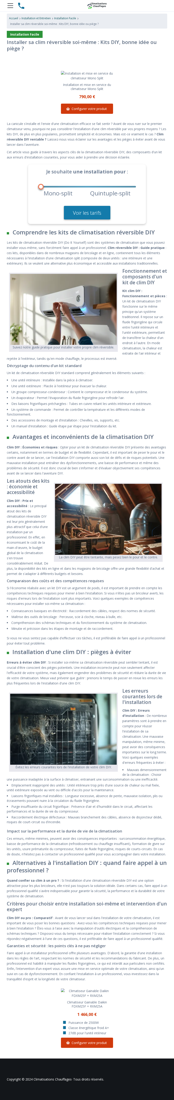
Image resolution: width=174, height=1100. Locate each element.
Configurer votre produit (89, 109)
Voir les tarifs (87, 212)
